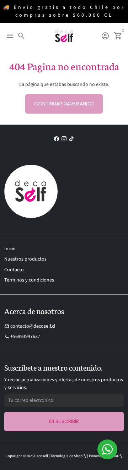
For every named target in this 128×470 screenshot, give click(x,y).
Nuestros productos (25, 259)
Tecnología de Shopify (68, 456)
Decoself (41, 456)
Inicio (10, 248)
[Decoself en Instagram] (64, 139)
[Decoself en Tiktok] (71, 139)
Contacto (14, 269)
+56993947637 (22, 336)
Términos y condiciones (29, 280)
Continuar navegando (64, 103)
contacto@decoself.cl (29, 326)
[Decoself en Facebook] (56, 139)
